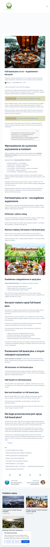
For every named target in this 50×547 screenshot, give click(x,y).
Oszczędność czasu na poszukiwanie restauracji (16, 461)
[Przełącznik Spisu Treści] (36, 131)
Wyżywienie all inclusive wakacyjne (36, 466)
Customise (8, 541)
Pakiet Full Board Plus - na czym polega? (15, 463)
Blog (24, 82)
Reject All (17, 541)
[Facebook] (10, 475)
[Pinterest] (30, 475)
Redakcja (9, 82)
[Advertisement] (25, 23)
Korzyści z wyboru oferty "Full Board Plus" (15, 458)
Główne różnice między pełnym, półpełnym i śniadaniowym (19, 452)
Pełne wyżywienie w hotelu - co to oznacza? (15, 466)
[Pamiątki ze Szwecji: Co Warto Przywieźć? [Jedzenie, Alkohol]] (37, 502)
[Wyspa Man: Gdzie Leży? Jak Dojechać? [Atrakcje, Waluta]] (13, 522)
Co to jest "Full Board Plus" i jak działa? (14, 450)
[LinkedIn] (40, 475)
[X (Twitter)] (20, 475)
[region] (17, 537)
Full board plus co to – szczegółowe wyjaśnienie (22, 134)
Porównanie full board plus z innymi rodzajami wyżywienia (24, 137)
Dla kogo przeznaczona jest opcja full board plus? (22, 139)
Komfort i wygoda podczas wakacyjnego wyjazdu (17, 455)
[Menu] (47, 6)
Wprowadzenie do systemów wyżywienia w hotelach (23, 132)
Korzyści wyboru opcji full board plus (19, 136)
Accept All (25, 541)
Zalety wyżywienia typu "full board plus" (15, 469)
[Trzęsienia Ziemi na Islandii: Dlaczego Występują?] (13, 502)
